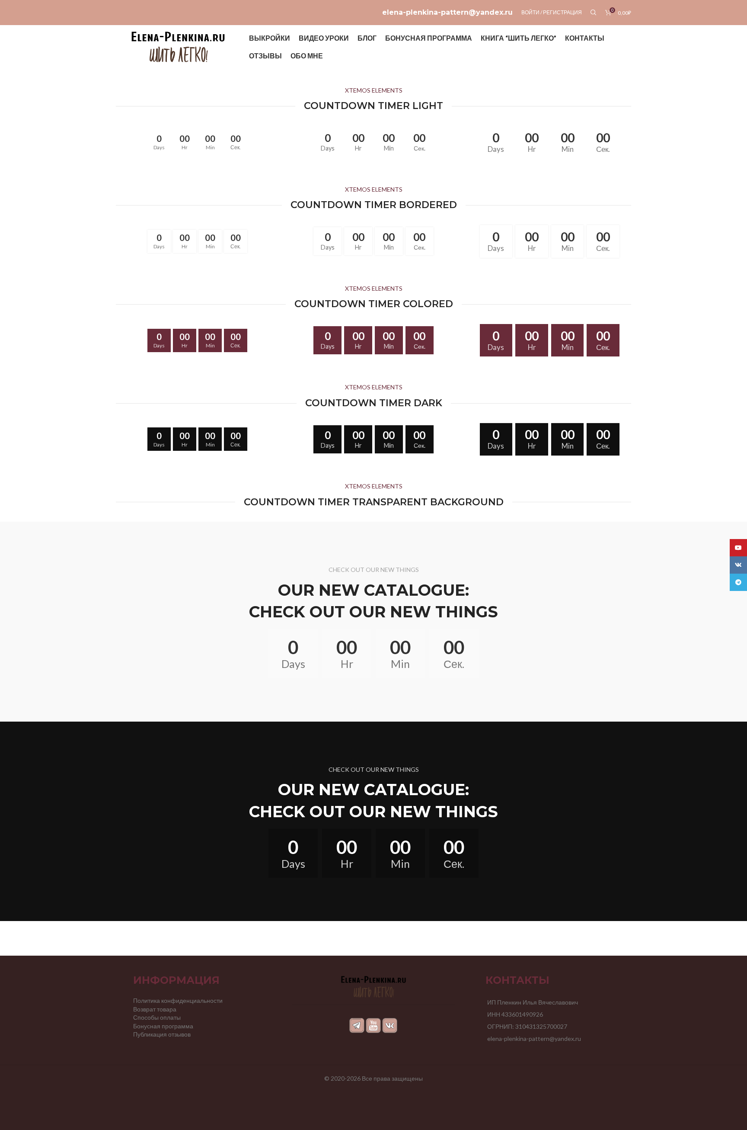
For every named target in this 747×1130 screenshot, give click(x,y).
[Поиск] (593, 12)
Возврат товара (154, 1009)
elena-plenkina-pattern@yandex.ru (447, 12)
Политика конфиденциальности (178, 1000)
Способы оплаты (157, 1017)
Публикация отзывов (162, 1034)
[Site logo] (178, 46)
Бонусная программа (163, 1026)
